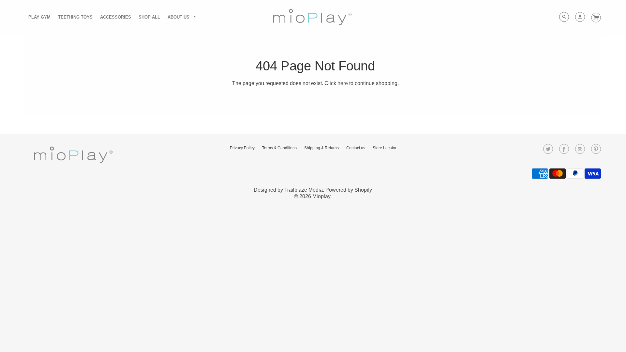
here (342, 83)
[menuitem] (39, 17)
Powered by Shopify (348, 190)
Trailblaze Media (303, 190)
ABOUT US (179, 17)
